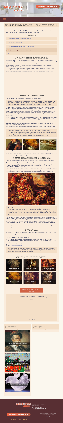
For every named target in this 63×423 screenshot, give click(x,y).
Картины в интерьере (46, 6)
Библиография (12, 54)
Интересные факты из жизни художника (21, 46)
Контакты (25, 419)
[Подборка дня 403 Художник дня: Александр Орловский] (17, 351)
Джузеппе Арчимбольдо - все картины (31, 290)
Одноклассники (49, 416)
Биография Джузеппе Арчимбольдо (19, 38)
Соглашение (13, 419)
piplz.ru (20, 245)
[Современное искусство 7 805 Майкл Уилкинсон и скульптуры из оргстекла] (17, 391)
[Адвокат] (14, 149)
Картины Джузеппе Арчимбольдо (20, 50)
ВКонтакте (46, 416)
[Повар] (31, 149)
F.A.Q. (19, 419)
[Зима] (48, 149)
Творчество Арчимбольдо (16, 42)
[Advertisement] (31, 83)
